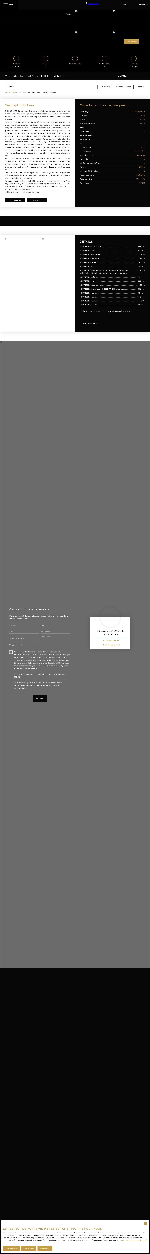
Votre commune (16, 638)
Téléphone (45, 632)
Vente (7, 92)
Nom (43, 625)
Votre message (16, 645)
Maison (15, 92)
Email (12, 632)
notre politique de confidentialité (134, 1240)
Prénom (13, 625)
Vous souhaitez (45, 636)
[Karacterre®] (101, 5)
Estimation (143, 5)
